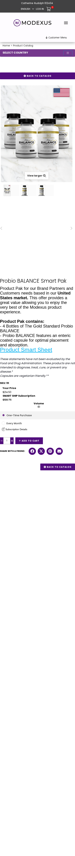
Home (6, 45)
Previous (1, 228)
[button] (14, 429)
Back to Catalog (38, 75)
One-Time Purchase (19, 415)
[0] (49, 8)
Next (71, 228)
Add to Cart (30, 440)
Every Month (14, 423)
